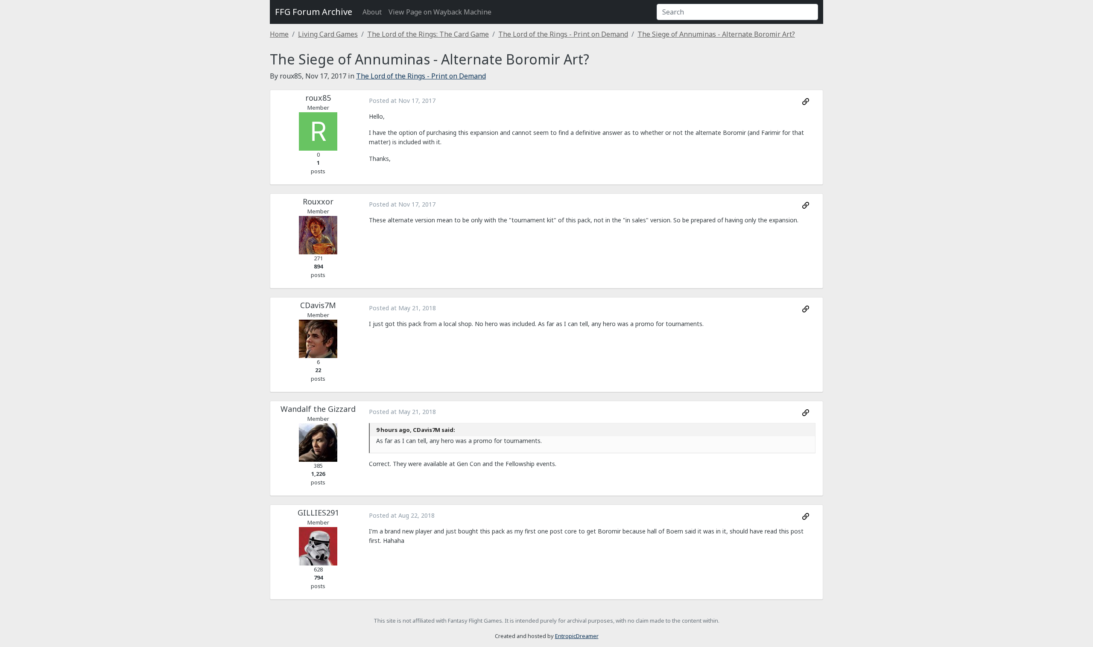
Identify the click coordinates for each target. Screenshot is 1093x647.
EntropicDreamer (577, 636)
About (372, 12)
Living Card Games (328, 34)
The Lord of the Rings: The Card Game (428, 34)
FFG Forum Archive (313, 11)
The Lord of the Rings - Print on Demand (563, 34)
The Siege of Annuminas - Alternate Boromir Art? (716, 34)
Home (279, 34)
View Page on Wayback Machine (440, 12)
